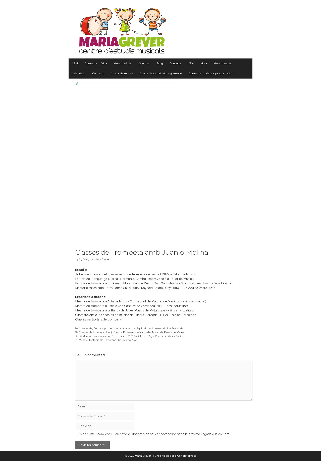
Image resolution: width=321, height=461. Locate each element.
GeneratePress (186, 455)
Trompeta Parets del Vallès (168, 332)
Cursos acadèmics (124, 328)
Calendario (79, 73)
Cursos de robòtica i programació (161, 73)
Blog (160, 63)
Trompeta (178, 328)
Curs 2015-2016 (102, 328)
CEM (75, 63)
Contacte (175, 63)
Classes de (85, 328)
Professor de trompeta (137, 332)
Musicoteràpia (122, 63)
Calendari (144, 63)
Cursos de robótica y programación (211, 73)
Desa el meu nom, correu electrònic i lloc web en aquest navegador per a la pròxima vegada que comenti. (155, 434)
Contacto (98, 73)
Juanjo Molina (162, 328)
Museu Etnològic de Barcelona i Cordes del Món (108, 340)
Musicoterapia (222, 63)
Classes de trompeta (91, 332)
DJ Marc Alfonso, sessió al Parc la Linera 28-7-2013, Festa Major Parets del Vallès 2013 (130, 336)
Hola (204, 63)
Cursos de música (96, 63)
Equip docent (145, 328)
